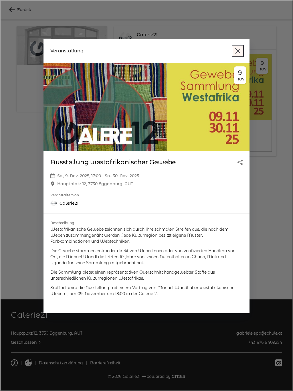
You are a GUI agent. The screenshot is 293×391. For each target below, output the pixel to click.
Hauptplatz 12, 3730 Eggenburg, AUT (95, 184)
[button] (146, 107)
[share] (240, 162)
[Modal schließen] (238, 51)
